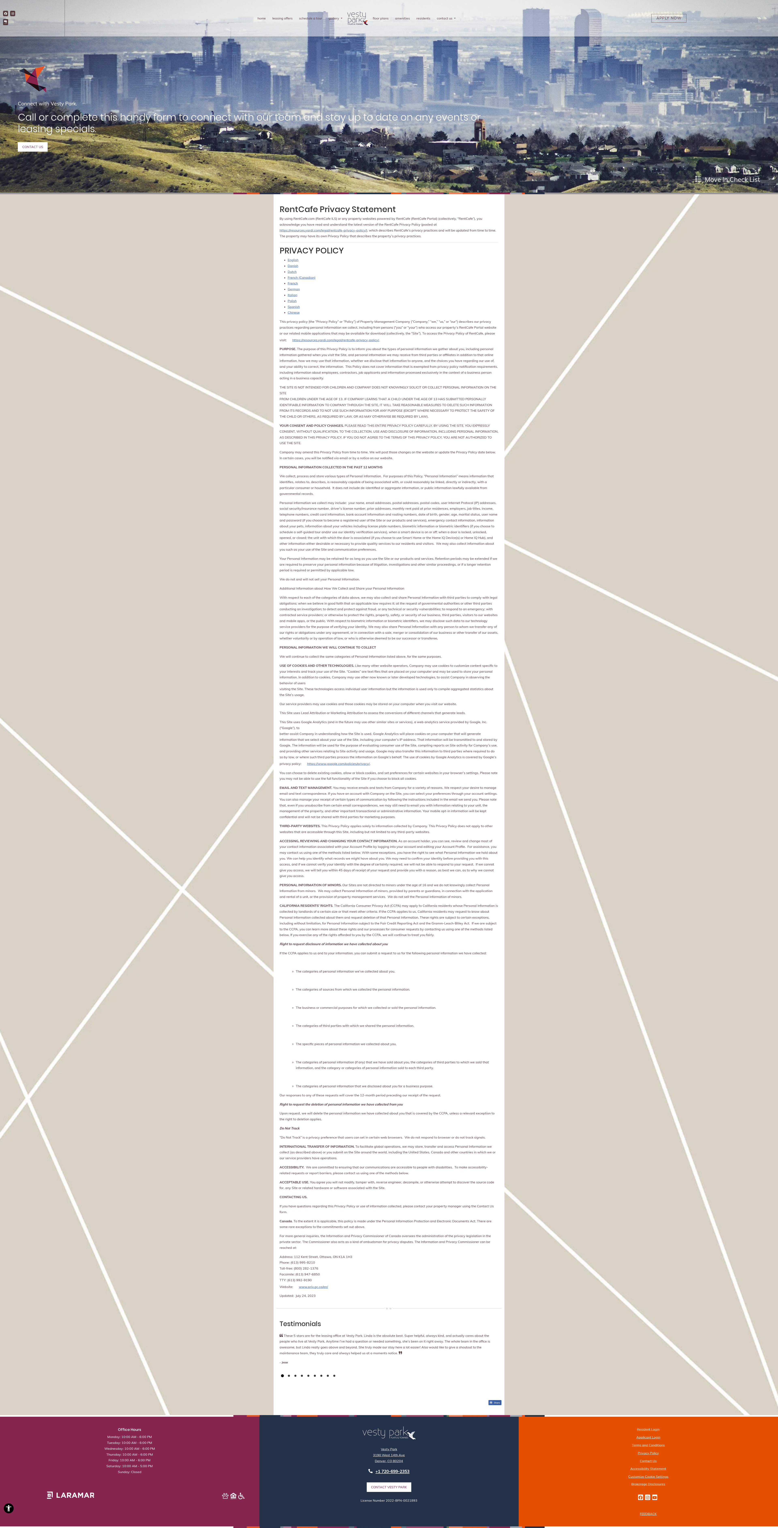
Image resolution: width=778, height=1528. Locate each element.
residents (425, 18)
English (293, 260)
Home (262, 18)
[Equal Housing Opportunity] (233, 1496)
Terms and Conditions (648, 1445)
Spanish (294, 307)
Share (496, 1402)
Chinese (294, 312)
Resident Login (648, 1429)
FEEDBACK (648, 1514)
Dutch (292, 272)
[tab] (282, 1375)
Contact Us (648, 1461)
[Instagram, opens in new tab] (12, 13)
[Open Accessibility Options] (8, 1509)
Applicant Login (648, 1437)
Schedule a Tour (310, 18)
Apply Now (671, 18)
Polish (292, 301)
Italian (292, 295)
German (294, 289)
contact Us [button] (445, 18)
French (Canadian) (301, 278)
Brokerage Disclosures (648, 1484)
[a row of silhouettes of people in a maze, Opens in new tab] (70, 1495)
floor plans (381, 18)
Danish (293, 266)
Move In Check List (731, 179)
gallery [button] (334, 18)
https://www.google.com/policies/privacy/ (338, 764)
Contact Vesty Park (389, 1487)
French (293, 283)
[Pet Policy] (225, 1496)
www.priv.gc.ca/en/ (313, 1287)
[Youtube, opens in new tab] (654, 1497)
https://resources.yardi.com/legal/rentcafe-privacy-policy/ (323, 230)
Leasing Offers (282, 18)
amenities (402, 18)
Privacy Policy (648, 1453)
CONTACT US (32, 147)
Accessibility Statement (648, 1468)
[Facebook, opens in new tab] (5, 13)
